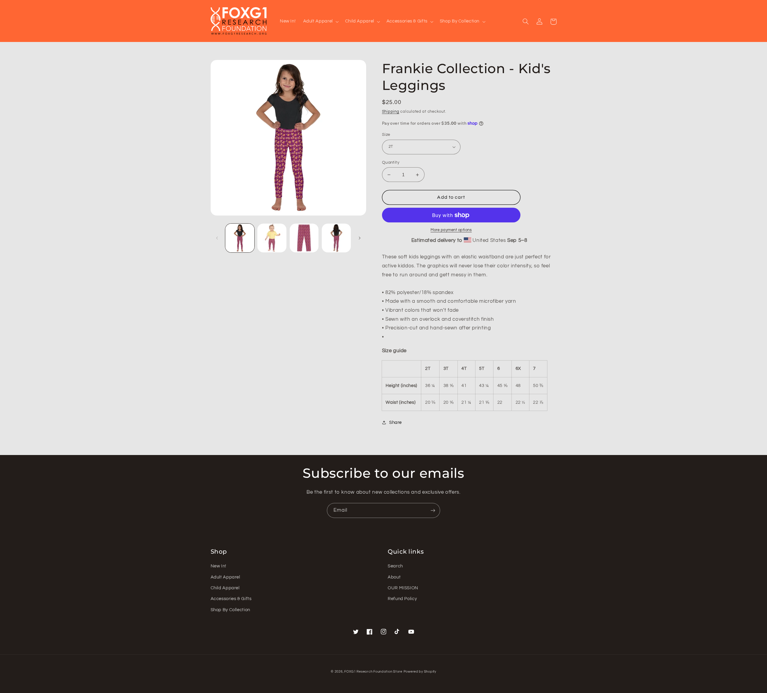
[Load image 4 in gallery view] (336, 238)
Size (386, 134)
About (394, 577)
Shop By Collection (230, 610)
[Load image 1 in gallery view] (239, 238)
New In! (218, 566)
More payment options (451, 230)
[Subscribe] (433, 510)
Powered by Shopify (420, 671)
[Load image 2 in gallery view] (271, 238)
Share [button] (395, 422)
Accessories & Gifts (231, 598)
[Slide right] (359, 238)
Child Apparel (225, 588)
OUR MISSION (403, 588)
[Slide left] (217, 238)
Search (395, 566)
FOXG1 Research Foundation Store (373, 671)
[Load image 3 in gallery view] (304, 238)
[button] (320, 21)
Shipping (390, 112)
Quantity (390, 162)
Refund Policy (402, 598)
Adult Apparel (225, 577)
